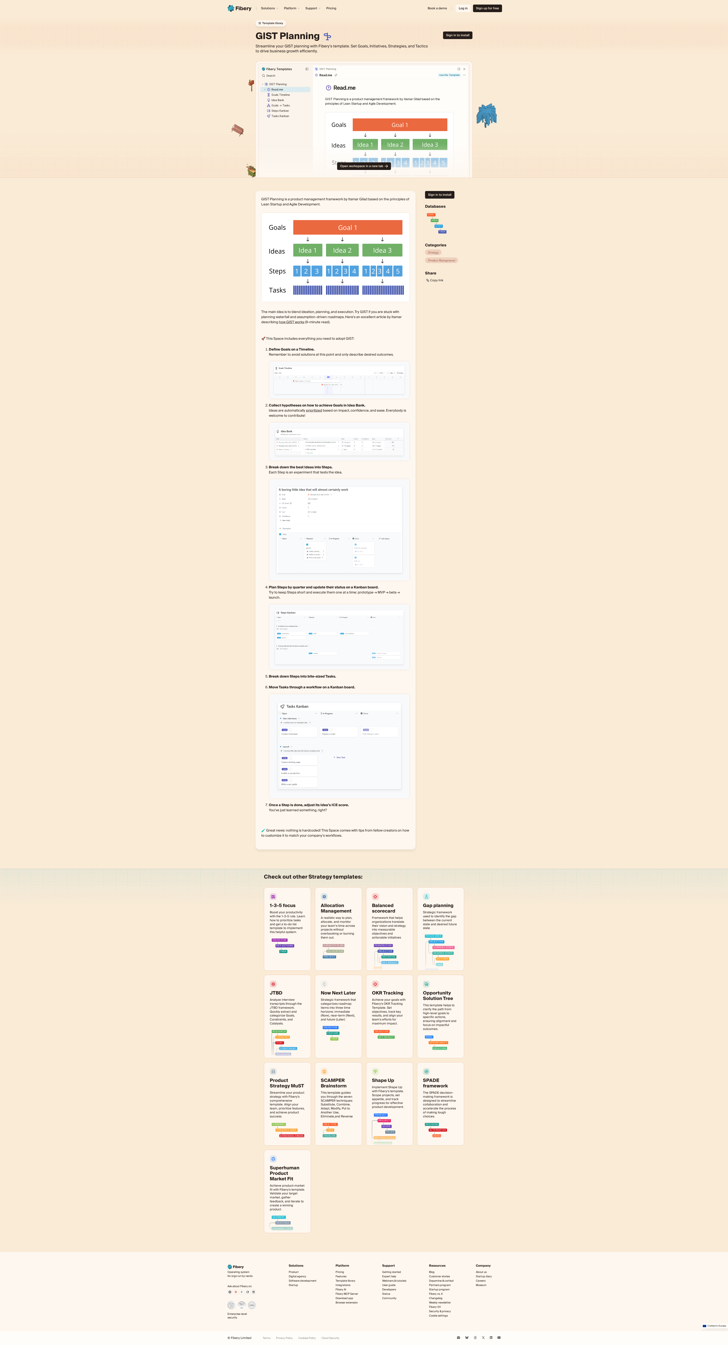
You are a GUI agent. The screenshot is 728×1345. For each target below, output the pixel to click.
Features (341, 1276)
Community (389, 1298)
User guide (388, 1285)
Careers (481, 1281)
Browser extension (347, 1302)
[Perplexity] (253, 1292)
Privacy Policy (284, 1338)
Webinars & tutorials (394, 1281)
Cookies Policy (307, 1338)
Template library (345, 1281)
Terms (266, 1338)
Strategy (433, 252)
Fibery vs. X (436, 1294)
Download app (344, 1298)
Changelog (435, 1298)
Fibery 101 (435, 1307)
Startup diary (484, 1276)
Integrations (343, 1285)
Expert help (389, 1276)
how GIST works (291, 322)
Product (294, 1272)
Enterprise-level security (237, 1316)
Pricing (331, 8)
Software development (302, 1281)
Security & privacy (440, 1311)
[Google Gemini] (241, 1292)
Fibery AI (341, 1289)
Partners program (440, 1285)
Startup (293, 1285)
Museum (481, 1285)
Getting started (391, 1272)
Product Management (441, 260)
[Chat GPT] (230, 1292)
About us (481, 1272)
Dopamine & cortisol (441, 1281)
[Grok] (247, 1292)
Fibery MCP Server (347, 1294)
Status (386, 1294)
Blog (432, 1272)
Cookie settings (438, 1316)
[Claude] (235, 1292)
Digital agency (297, 1276)
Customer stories (439, 1276)
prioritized (314, 410)
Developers (389, 1290)
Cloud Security (330, 1338)
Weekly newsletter (440, 1303)
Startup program (439, 1289)
